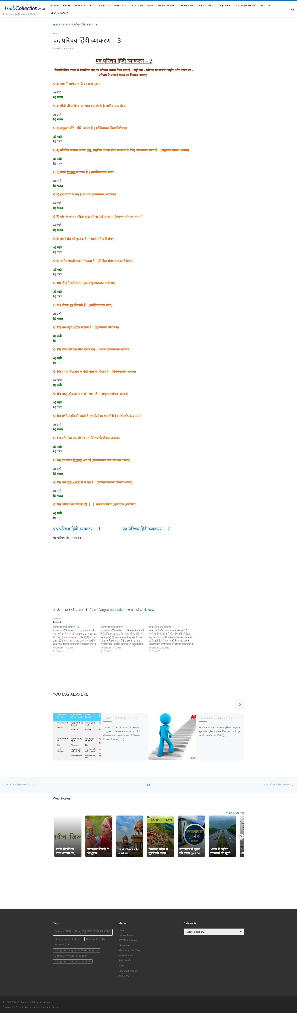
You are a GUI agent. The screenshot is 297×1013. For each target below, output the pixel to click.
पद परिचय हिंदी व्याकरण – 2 (146, 529)
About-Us (123, 975)
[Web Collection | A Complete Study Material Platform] (24, 7)
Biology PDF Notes (97, 939)
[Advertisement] (124, 574)
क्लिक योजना (124, 945)
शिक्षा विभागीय (124, 960)
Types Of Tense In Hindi (121, 717)
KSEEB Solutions (127, 940)
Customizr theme (50, 1007)
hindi (65, 24)
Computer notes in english (71, 956)
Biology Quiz (62, 944)
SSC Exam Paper (127, 970)
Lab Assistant (126, 935)
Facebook (115, 610)
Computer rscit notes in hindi (73, 961)
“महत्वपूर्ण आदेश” (126, 955)
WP (17, 1007)
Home (56, 24)
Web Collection (64, 48)
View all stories (235, 812)
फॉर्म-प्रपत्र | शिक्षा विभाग (129, 950)
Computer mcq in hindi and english (76, 950)
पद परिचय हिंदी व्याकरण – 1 (78, 529)
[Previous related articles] (231, 704)
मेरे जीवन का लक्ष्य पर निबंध (216, 717)
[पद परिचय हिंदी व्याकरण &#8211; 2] (125, 639)
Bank (121, 965)
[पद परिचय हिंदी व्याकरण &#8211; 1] (77, 639)
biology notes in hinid (68, 939)
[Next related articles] (240, 704)
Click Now (147, 610)
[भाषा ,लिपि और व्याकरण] (173, 639)
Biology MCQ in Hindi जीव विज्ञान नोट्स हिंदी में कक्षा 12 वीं (83, 932)
